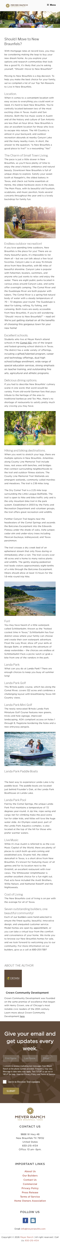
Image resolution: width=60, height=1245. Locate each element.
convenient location (37, 98)
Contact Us (30, 1180)
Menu (53, 5)
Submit (11, 1091)
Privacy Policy (30, 1188)
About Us (30, 1171)
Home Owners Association (30, 1201)
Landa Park (33, 668)
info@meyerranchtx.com (33, 1229)
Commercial (30, 1184)
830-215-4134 (30, 1145)
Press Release (30, 1192)
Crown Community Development (27, 993)
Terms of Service (30, 1197)
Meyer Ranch (27, 1237)
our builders (20, 917)
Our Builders (30, 1176)
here (22, 1016)
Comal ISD (25, 342)
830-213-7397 (39, 949)
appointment (41, 928)
